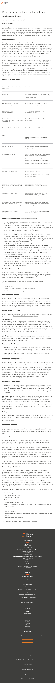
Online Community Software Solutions (27, 589)
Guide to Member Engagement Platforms (27, 592)
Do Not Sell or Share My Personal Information (27, 659)
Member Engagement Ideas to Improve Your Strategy (27, 586)
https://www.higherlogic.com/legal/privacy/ (25, 316)
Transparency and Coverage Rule (27, 674)
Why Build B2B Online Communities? (27, 597)
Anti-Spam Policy (27, 664)
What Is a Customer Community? (27, 594)
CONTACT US (27, 544)
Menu (50, 3)
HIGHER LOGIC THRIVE (27, 576)
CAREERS (27, 608)
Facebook (27, 623)
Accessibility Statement (27, 669)
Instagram (27, 624)
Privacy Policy (27, 655)
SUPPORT (27, 563)
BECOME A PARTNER (27, 606)
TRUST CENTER (27, 613)
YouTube (27, 622)
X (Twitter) (27, 626)
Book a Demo (43, 3)
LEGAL (27, 611)
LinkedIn (27, 620)
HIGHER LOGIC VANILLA (27, 579)
